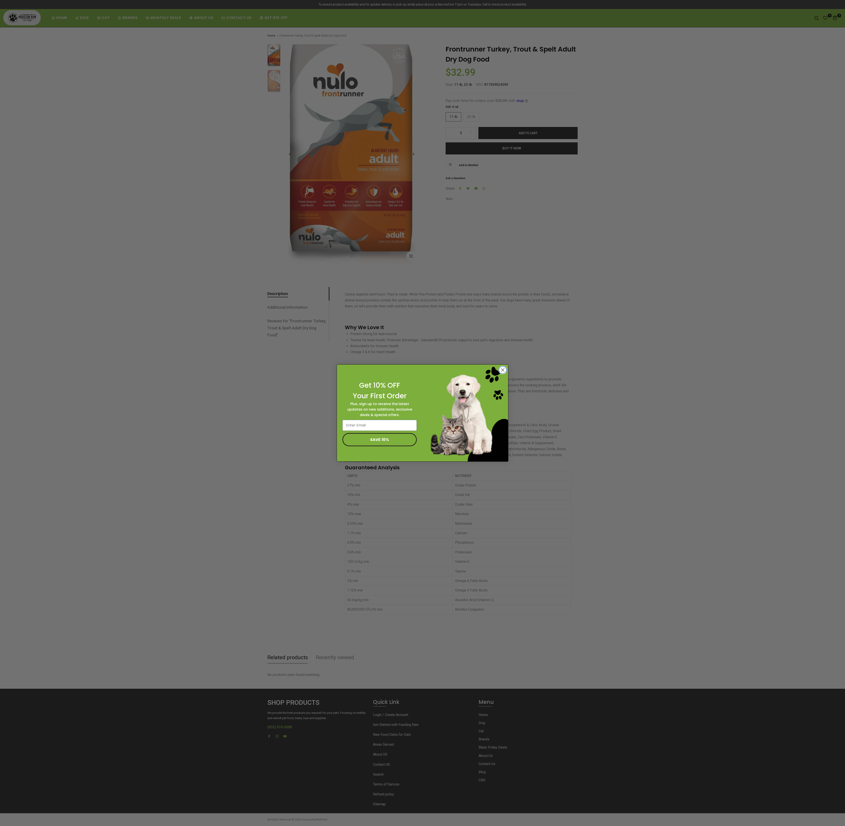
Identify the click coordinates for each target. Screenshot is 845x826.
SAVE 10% (379, 439)
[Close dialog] (503, 370)
